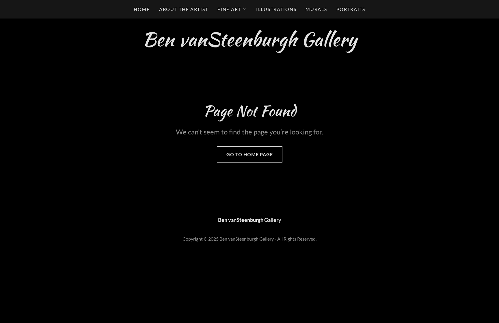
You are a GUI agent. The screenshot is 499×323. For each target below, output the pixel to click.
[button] (232, 9)
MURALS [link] (316, 9)
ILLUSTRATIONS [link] (276, 9)
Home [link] (142, 9)
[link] (249, 44)
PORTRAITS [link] (350, 9)
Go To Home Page (249, 154)
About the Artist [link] (183, 9)
